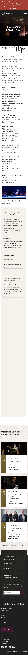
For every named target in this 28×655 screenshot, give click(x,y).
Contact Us (3, 635)
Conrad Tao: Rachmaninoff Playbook (16, 502)
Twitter (2, 647)
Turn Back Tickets (9, 259)
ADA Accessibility (5, 639)
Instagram (13, 647)
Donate (6, 623)
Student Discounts (9, 256)
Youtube (9, 647)
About (2, 615)
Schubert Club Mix (13, 458)
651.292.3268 (7, 225)
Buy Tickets (7, 629)
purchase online (17, 225)
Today (14, 545)
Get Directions (8, 564)
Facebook (6, 647)
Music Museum (5, 611)
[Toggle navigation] (25, 13)
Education (4, 613)
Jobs (2, 637)
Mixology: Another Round (13, 468)
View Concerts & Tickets (10, 577)
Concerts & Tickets (6, 609)
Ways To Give (13, 8)
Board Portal (4, 643)
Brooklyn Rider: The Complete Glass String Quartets (15, 537)
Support (3, 617)
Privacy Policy (4, 641)
